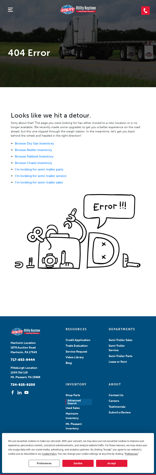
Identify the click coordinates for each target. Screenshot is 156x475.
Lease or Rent (118, 361)
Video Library (75, 357)
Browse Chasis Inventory (33, 163)
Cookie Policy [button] (49, 453)
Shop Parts (73, 395)
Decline (78, 463)
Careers (114, 401)
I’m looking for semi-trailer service (40, 176)
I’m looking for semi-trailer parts (39, 169)
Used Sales (73, 408)
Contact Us (116, 395)
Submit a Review (120, 412)
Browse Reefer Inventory (33, 150)
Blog (69, 363)
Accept (111, 463)
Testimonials (117, 407)
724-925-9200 (23, 385)
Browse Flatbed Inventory (34, 156)
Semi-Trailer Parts (120, 356)
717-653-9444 (23, 360)
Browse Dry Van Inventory (34, 143)
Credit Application (78, 340)
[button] (145, 10)
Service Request (76, 351)
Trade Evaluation (77, 345)
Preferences (44, 463)
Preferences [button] (131, 453)
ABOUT (115, 384)
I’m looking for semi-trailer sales (39, 182)
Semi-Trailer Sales (120, 340)
